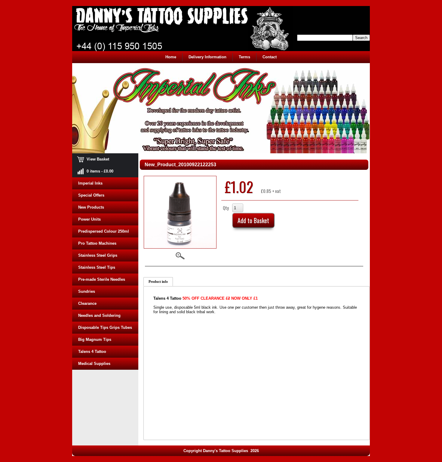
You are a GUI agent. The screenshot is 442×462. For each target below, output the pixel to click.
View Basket (93, 159)
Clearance (87, 303)
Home (170, 57)
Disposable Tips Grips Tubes (105, 327)
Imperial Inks (90, 183)
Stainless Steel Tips (96, 267)
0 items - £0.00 (95, 171)
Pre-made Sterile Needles (101, 279)
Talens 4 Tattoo (92, 351)
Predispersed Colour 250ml (103, 231)
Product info (158, 282)
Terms (244, 57)
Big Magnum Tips (94, 339)
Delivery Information (207, 57)
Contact (269, 57)
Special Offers (91, 195)
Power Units (89, 219)
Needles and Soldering (99, 315)
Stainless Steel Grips (97, 255)
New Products (91, 207)
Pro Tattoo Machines (97, 243)
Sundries (86, 291)
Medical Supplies (94, 363)
